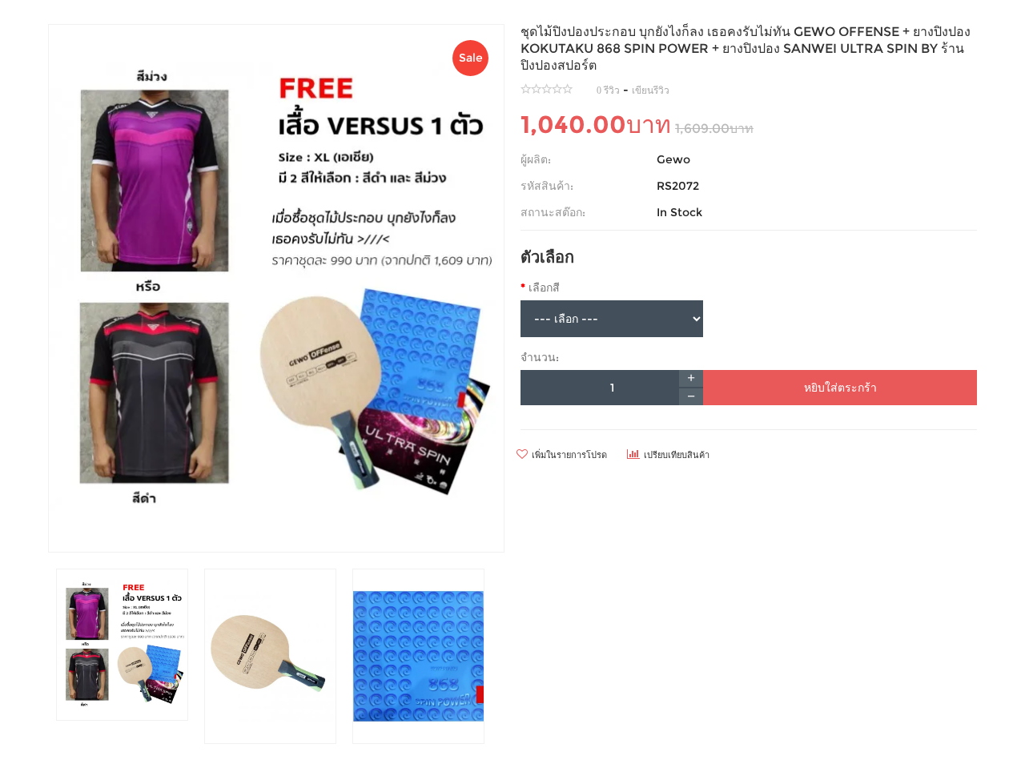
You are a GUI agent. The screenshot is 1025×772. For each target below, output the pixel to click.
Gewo (673, 159)
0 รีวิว (608, 90)
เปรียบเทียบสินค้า (676, 455)
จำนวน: (540, 357)
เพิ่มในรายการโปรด (569, 455)
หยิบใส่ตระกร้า (840, 387)
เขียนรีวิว (650, 90)
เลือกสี (544, 287)
